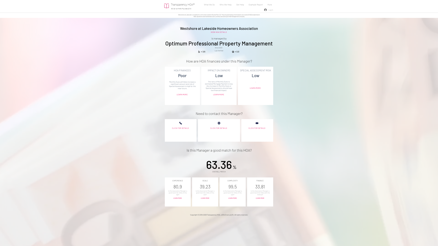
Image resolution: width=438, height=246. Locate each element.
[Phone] (180, 123)
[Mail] (257, 123)
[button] (226, 4)
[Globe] (219, 123)
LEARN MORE (177, 198)
